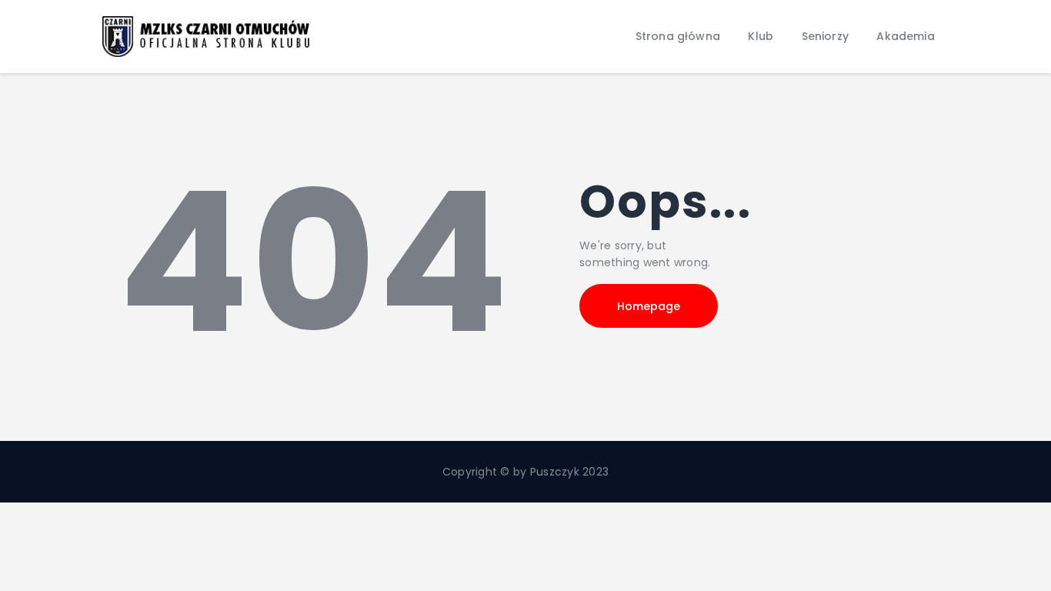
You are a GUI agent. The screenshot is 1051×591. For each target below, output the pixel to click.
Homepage (648, 306)
